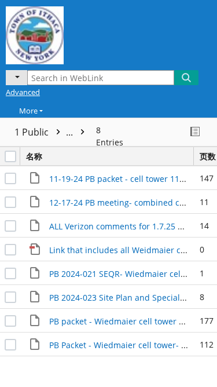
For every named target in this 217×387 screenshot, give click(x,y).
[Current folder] (16, 77)
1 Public (44, 132)
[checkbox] (10, 156)
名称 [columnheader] (34, 156)
